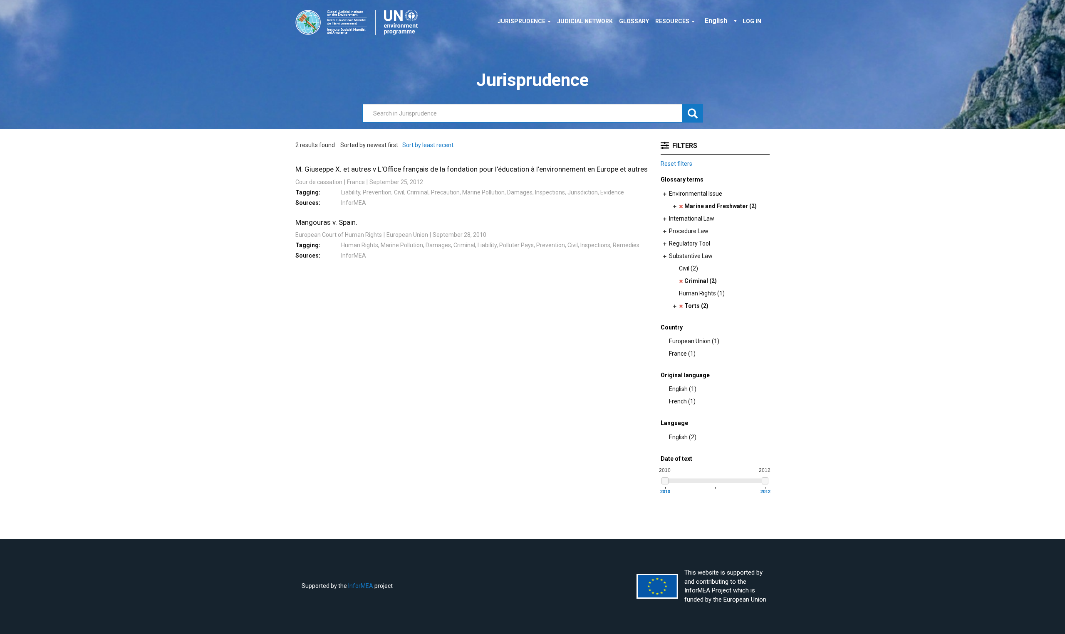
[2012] (765, 480)
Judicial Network (585, 21)
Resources (673, 21)
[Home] (359, 22)
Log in (752, 21)
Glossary (634, 21)
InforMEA (360, 585)
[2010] (665, 480)
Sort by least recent (427, 145)
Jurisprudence (522, 21)
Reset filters (676, 163)
